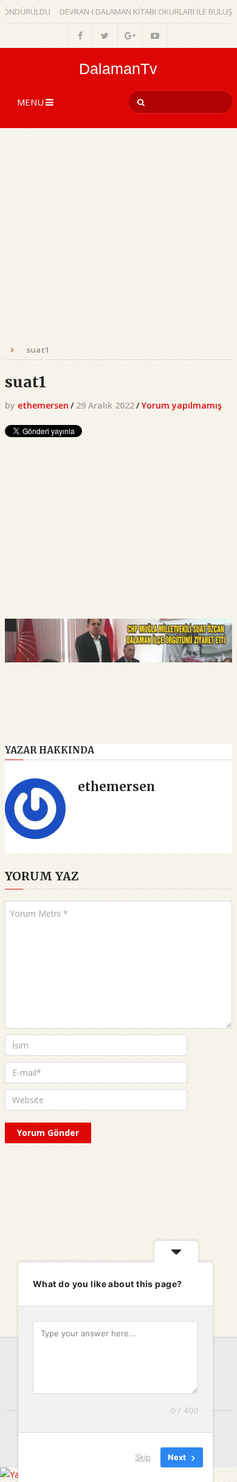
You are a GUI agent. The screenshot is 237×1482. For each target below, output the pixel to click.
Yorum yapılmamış (182, 405)
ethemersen (43, 405)
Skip (143, 1457)
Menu (30, 102)
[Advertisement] (118, 243)
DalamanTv (118, 68)
